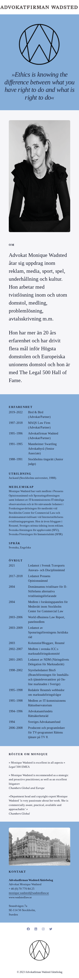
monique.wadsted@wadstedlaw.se (29, 893)
